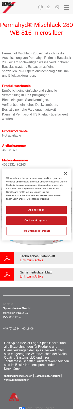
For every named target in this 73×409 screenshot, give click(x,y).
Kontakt (8, 303)
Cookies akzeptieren (36, 220)
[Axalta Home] (9, 9)
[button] (40, 8)
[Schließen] (56, 7)
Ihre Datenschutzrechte (36, 231)
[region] (36, 204)
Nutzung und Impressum (18, 376)
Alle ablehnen (36, 210)
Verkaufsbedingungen (16, 379)
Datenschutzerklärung (47, 376)
